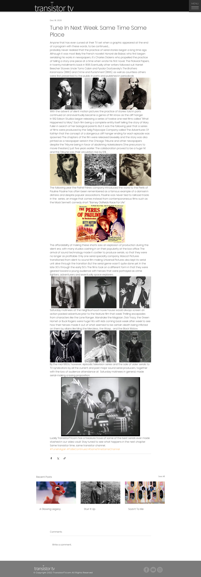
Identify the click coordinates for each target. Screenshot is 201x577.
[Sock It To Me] (145, 492)
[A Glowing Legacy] (56, 492)
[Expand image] (66, 93)
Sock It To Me (136, 509)
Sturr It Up (89, 509)
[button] (195, 6)
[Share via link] (64, 458)
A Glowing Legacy (50, 509)
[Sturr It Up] (100, 492)
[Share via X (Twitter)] (58, 458)
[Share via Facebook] (51, 458)
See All (161, 476)
